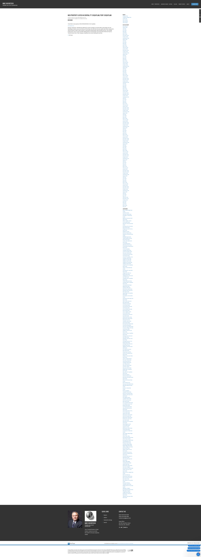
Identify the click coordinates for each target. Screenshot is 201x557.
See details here (71, 25)
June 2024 (124, 56)
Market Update (182, 4)
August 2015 (125, 191)
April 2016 (124, 181)
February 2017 (125, 167)
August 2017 (125, 159)
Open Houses (125, 21)
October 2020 (125, 110)
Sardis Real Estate (126, 429)
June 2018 (124, 146)
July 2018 (124, 145)
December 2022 (126, 78)
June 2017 (124, 162)
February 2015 (125, 197)
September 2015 (126, 190)
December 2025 (126, 35)
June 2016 (124, 178)
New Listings (125, 20)
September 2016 (126, 174)
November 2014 (126, 198)
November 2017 (126, 155)
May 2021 (124, 101)
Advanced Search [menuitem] (164, 4)
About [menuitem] (188, 4)
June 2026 (124, 30)
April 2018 (124, 149)
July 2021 (124, 98)
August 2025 (125, 39)
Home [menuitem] (152, 4)
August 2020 (125, 113)
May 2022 (124, 86)
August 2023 (125, 67)
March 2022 (125, 89)
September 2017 (126, 158)
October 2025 (125, 36)
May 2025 (124, 43)
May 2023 (124, 71)
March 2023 (125, 74)
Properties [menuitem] (157, 4)
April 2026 (125, 32)
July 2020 (124, 114)
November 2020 (126, 109)
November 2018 (126, 139)
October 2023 (125, 65)
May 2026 (124, 31)
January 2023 (125, 77)
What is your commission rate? (194, 545)
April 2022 (124, 87)
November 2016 (126, 171)
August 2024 (125, 54)
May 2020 (124, 117)
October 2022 (125, 81)
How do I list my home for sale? (194, 548)
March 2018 (125, 150)
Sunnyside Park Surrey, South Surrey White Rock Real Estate (127, 453)
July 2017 (124, 161)
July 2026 (124, 28)
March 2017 (125, 166)
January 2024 (125, 63)
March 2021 (125, 103)
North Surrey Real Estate (127, 393)
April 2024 (125, 59)
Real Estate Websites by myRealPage (127, 543)
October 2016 (125, 173)
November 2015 (126, 187)
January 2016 (125, 185)
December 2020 (126, 107)
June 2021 (124, 99)
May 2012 (124, 202)
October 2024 (125, 51)
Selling (175, 4)
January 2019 (125, 137)
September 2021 (126, 97)
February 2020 (125, 119)
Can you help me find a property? (193, 550)
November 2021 (126, 94)
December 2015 (126, 186)
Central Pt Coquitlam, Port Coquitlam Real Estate (79, 18)
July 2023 (124, 68)
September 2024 (126, 52)
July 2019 (124, 129)
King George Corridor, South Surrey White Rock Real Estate (127, 353)
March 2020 (125, 118)
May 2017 (124, 163)
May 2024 (124, 58)
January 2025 (125, 48)
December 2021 (126, 93)
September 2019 (126, 126)
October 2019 (125, 125)
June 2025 (124, 42)
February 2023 (125, 75)
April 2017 (124, 165)
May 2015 (124, 196)
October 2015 (125, 189)
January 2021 (125, 106)
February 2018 (125, 151)
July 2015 (124, 193)
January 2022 (125, 91)
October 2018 (125, 141)
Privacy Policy (120, 543)
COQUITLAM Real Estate (127, 281)
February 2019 (125, 135)
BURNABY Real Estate (127, 236)
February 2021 (125, 105)
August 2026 (125, 27)
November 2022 (126, 79)
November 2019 (126, 123)
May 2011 (124, 206)
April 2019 (124, 133)
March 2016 (125, 182)
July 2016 (124, 177)
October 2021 (125, 95)
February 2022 (125, 90)
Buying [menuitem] (170, 4)
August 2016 (125, 175)
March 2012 (125, 205)
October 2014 (125, 200)
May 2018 (124, 147)
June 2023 (124, 70)
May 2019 (124, 131)
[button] (194, 4)
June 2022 (124, 85)
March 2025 (125, 46)
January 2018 (125, 153)
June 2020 (124, 115)
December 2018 (126, 138)
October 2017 (125, 157)
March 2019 (125, 134)
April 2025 (124, 44)
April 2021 (124, 102)
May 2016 (124, 179)
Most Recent (125, 26)
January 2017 (125, 169)
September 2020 (126, 111)
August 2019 (125, 127)
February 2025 (125, 47)
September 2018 (126, 142)
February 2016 (125, 183)
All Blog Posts (125, 16)
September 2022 (126, 82)
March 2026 (125, 34)
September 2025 (126, 38)
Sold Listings (125, 22)
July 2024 (124, 55)
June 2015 (124, 194)
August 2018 (125, 143)
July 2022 (124, 83)
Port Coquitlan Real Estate (128, 402)
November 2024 (126, 50)
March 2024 (125, 60)
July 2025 (124, 40)
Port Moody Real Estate (127, 406)
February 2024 (125, 62)
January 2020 (125, 121)
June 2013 (124, 201)
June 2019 (124, 130)
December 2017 (126, 154)
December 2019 (126, 122)
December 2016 (126, 170)
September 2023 (126, 66)
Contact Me (194, 4)
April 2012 (124, 204)
